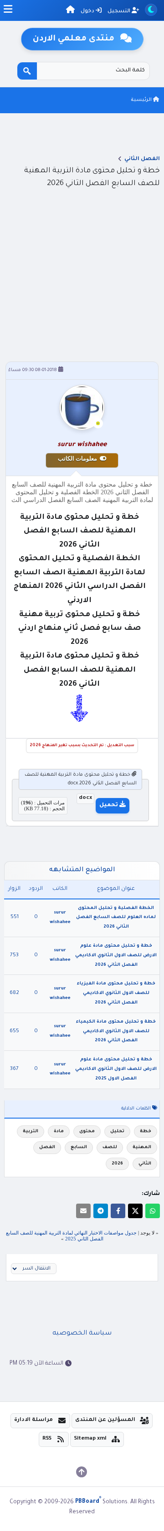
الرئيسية (142, 100)
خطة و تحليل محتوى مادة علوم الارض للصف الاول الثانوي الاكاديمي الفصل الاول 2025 (116, 1069)
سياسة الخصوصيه (82, 1333)
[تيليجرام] (100, 1211)
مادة (59, 1131)
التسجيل (120, 12)
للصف (109, 1147)
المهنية (142, 1147)
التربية (30, 1131)
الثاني (144, 1163)
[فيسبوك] (118, 1211)
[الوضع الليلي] (151, 10)
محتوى (87, 1131)
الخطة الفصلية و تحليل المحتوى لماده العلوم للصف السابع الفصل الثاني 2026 (116, 918)
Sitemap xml (90, 1439)
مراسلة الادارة (33, 1420)
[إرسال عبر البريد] (83, 1211)
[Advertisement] (82, 272)
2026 (117, 1163)
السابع (79, 1147)
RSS (46, 1439)
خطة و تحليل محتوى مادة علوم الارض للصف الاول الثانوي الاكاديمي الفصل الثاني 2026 (116, 956)
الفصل (47, 1147)
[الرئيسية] (70, 11)
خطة (145, 1131)
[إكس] (135, 1211)
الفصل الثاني (142, 159)
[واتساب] (152, 1211)
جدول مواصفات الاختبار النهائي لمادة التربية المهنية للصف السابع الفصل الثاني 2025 (71, 1235)
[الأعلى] (81, 1471)
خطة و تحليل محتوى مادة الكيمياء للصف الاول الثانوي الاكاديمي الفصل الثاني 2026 (116, 1031)
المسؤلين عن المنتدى (105, 1420)
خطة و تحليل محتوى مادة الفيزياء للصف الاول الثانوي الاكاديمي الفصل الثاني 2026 (116, 993)
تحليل (117, 1131)
